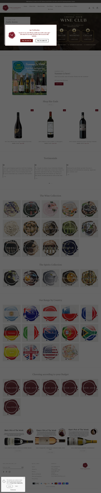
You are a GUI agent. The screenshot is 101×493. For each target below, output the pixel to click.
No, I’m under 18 (42, 40)
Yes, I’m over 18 (26, 40)
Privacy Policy (13, 483)
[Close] (24, 478)
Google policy (20, 483)
